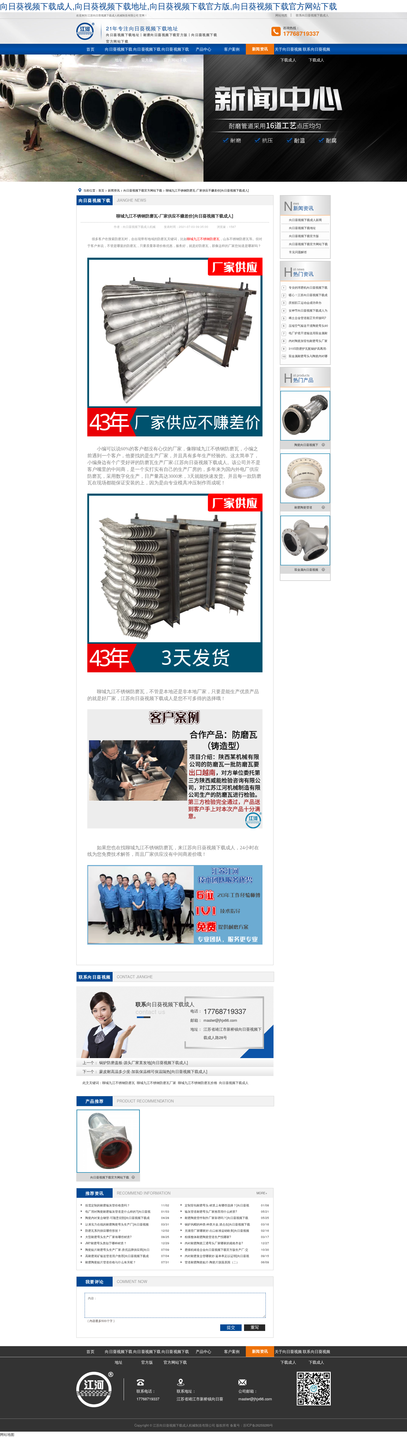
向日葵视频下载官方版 (304, 236)
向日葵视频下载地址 (302, 228)
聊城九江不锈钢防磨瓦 (118, 1082)
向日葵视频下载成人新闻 (305, 220)
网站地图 (281, 15)
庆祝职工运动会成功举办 (305, 303)
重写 (255, 1327)
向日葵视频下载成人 (233, 1082)
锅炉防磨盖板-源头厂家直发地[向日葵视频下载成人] (143, 1062)
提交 (231, 1327)
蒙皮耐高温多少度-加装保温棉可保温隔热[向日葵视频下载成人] (153, 1071)
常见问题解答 (298, 252)
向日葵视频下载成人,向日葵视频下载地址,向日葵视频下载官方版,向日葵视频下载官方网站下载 (168, 6)
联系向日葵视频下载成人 (312, 15)
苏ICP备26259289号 (258, 1425)
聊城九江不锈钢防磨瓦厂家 (156, 1082)
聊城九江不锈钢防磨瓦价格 (197, 1082)
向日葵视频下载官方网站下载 (142, 190)
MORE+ (262, 1193)
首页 (101, 190)
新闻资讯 (114, 190)
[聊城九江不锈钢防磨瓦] (175, 439)
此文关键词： (92, 1082)
